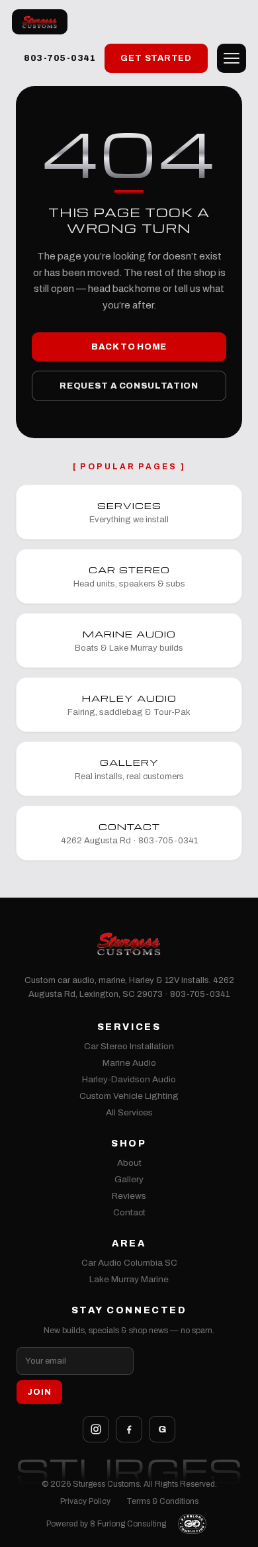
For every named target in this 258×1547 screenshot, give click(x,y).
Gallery (129, 1179)
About (129, 1163)
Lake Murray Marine (129, 1279)
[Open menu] (231, 58)
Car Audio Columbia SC (129, 1263)
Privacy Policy (85, 1501)
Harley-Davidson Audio (129, 1079)
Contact (129, 1212)
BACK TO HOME (129, 347)
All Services (129, 1112)
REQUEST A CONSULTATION (129, 386)
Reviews (129, 1196)
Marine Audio (129, 1063)
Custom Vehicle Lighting (129, 1096)
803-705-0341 (59, 58)
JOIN (39, 1392)
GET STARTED (156, 58)
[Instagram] (96, 1429)
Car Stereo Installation (129, 1046)
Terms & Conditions (162, 1501)
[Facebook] (129, 1429)
